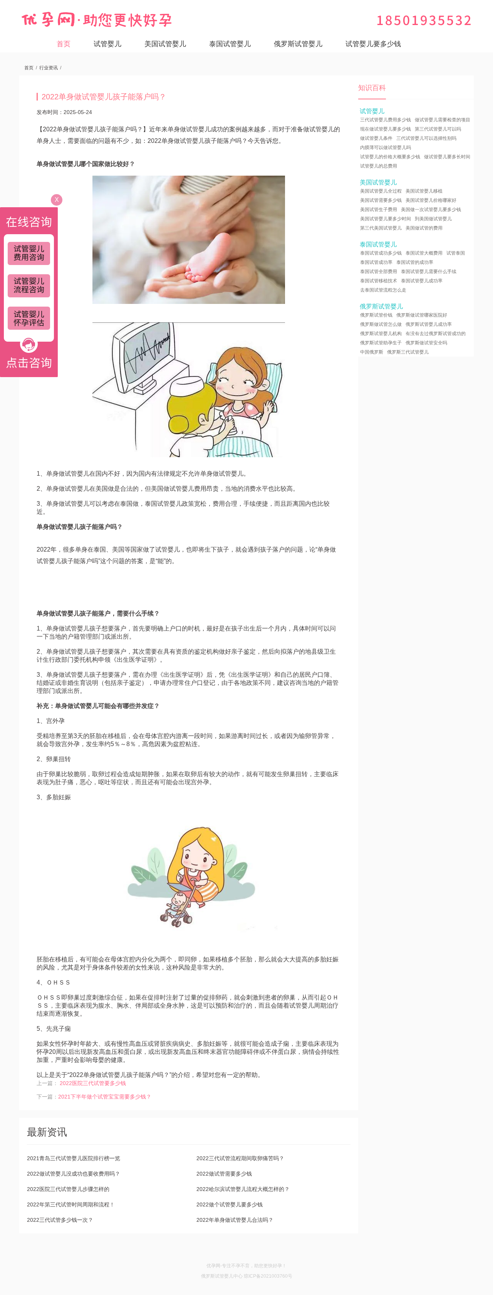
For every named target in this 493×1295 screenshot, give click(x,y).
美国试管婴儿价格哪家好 (431, 200)
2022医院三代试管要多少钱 (93, 1083)
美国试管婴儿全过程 (381, 191)
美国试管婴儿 (165, 44)
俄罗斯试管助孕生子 (381, 343)
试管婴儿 (107, 44)
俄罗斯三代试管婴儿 (408, 352)
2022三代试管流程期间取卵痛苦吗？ (240, 1158)
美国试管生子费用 (378, 209)
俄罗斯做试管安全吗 (426, 343)
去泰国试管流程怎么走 (383, 290)
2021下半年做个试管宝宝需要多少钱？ (104, 1097)
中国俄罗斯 (371, 352)
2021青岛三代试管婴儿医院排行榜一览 (73, 1158)
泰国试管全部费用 (378, 271)
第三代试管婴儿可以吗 (438, 129)
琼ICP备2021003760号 (268, 1276)
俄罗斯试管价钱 (376, 315)
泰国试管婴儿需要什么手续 (428, 271)
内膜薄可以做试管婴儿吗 (385, 147)
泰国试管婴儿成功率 (422, 280)
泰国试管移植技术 (378, 280)
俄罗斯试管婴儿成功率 (429, 324)
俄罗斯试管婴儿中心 (222, 1276)
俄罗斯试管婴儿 (298, 44)
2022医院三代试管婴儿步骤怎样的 (68, 1189)
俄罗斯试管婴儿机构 (381, 333)
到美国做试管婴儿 (433, 218)
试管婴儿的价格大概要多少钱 (390, 156)
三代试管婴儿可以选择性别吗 (426, 138)
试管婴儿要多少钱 (373, 44)
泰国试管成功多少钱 (381, 253)
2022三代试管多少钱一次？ (60, 1220)
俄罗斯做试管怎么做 (381, 324)
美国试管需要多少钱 (381, 200)
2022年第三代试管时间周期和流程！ (71, 1204)
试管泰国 (455, 253)
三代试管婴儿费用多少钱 (385, 119)
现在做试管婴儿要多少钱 (385, 129)
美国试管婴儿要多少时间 (385, 218)
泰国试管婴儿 (230, 44)
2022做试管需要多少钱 (224, 1174)
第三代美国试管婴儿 (381, 228)
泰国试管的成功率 (414, 262)
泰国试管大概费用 (424, 253)
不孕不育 (240, 1265)
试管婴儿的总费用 (378, 166)
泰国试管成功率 (376, 262)
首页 (63, 44)
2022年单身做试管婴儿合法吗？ (234, 1220)
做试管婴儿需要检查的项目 (442, 119)
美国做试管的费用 (424, 228)
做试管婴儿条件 (376, 138)
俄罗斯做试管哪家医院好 (421, 315)
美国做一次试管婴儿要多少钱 (431, 209)
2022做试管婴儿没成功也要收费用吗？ (73, 1174)
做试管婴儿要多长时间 (447, 156)
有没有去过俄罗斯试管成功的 (436, 333)
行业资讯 (48, 67)
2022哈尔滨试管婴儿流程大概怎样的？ (243, 1189)
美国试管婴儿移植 (424, 191)
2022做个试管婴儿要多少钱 (229, 1204)
